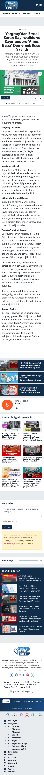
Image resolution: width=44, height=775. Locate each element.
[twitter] (14, 715)
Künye (11, 769)
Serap (17, 403)
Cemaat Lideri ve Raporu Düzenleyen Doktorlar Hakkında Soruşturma (9, 460)
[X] (16, 675)
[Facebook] (11, 675)
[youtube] (27, 715)
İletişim (11, 771)
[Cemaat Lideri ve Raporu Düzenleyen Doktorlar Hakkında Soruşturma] (11, 450)
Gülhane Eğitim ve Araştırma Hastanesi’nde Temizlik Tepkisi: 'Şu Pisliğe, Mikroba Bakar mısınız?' (32, 437)
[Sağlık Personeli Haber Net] (9, 5)
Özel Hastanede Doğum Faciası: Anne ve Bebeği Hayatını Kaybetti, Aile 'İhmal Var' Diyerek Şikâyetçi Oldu (32, 483)
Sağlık (27, 682)
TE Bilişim (28, 708)
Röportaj (12, 760)
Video (11, 754)
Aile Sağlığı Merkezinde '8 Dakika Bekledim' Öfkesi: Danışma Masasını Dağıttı (11, 436)
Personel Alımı (9, 687)
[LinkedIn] (24, 675)
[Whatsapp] (32, 675)
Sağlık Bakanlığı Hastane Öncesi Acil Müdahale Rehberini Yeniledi (32, 459)
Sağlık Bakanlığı (10, 684)
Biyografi (12, 763)
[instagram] (21, 715)
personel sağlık (19, 749)
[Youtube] (28, 675)
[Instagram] (20, 675)
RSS (7, 701)
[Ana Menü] (40, 5)
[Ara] (37, 5)
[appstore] (15, 691)
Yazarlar (12, 757)
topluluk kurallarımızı (24, 535)
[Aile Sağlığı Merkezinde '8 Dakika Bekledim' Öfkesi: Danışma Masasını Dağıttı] (11, 426)
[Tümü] (41, 560)
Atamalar (27, 13)
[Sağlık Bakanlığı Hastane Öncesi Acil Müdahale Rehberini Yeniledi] (32, 450)
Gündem (6, 13)
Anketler (12, 766)
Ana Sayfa (12, 720)
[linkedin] (40, 715)
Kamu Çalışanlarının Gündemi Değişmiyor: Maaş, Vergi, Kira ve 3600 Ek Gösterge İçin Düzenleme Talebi (10, 483)
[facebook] (8, 715)
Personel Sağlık (10, 543)
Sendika (22, 684)
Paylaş (6, 98)
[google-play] (27, 691)
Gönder (6, 527)
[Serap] (7, 404)
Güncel (37, 13)
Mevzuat (32, 684)
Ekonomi (16, 13)
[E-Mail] (16, 408)
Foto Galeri (13, 752)
